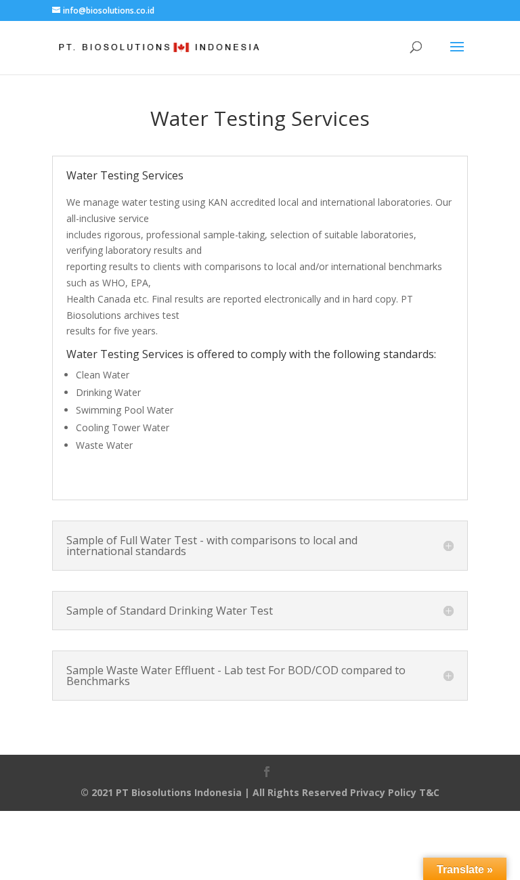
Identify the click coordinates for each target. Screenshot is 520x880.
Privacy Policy (383, 792)
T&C (429, 792)
